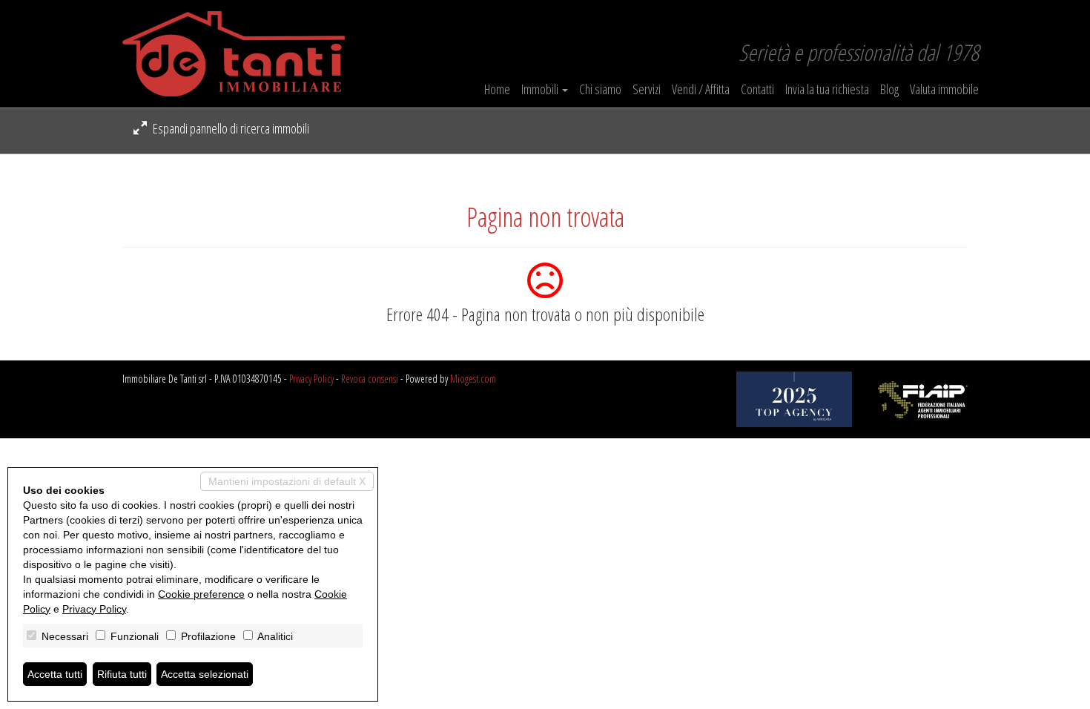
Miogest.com (473, 379)
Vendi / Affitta (701, 89)
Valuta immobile (944, 89)
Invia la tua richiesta (827, 89)
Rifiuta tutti (122, 674)
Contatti (757, 89)
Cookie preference (201, 594)
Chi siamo (600, 89)
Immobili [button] (541, 89)
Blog (889, 89)
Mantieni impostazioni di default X (287, 481)
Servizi (646, 89)
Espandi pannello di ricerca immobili (230, 128)
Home (497, 89)
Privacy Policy (311, 379)
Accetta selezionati (204, 674)
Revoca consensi (369, 379)
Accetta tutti (54, 674)
